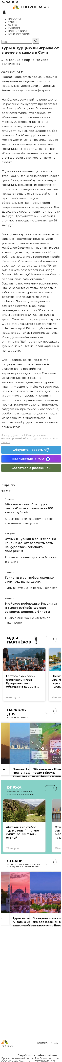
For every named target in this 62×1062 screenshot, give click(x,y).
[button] (47, 639)
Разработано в (38, 1055)
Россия (5, 441)
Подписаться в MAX (28, 459)
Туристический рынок (46, 438)
